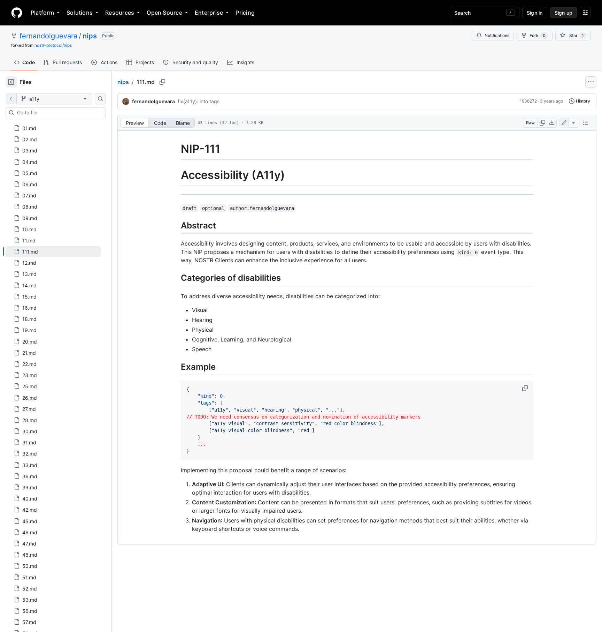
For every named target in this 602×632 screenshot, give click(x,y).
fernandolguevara (48, 36)
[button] (526, 388)
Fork (538, 35)
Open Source (164, 12)
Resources (119, 12)
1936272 (528, 101)
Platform (42, 12)
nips (90, 36)
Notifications (497, 35)
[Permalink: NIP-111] (176, 149)
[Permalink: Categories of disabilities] (176, 278)
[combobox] (58, 112)
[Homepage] (16, 12)
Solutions (80, 12)
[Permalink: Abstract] (176, 225)
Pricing (245, 12)
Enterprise (209, 12)
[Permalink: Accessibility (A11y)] (176, 175)
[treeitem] (53, 251)
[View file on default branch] (11, 98)
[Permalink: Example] (176, 366)
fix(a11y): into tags (198, 101)
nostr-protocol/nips (53, 45)
